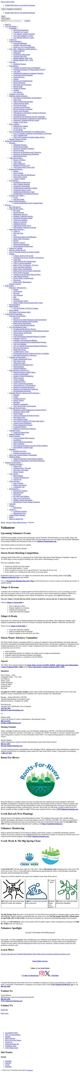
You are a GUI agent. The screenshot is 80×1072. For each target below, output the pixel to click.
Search (3, 21)
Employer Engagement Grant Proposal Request (28, 461)
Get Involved (13, 180)
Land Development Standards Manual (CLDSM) (29, 336)
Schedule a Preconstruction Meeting (25, 340)
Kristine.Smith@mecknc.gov (11, 723)
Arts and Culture (18, 199)
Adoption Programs (15, 464)
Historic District (18, 400)
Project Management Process (22, 425)
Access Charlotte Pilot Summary (24, 438)
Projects (16, 241)
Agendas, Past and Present (22, 45)
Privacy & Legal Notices (13, 1040)
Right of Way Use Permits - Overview (25, 265)
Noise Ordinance (18, 51)
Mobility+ (12, 449)
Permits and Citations (20, 491)
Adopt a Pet (17, 466)
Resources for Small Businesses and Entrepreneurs (30, 320)
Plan (14, 297)
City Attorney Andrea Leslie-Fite (24, 34)
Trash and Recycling (16, 209)
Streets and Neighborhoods (14, 141)
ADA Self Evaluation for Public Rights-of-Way (28, 137)
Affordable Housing (20, 145)
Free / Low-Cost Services (21, 498)
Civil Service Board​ (19, 105)
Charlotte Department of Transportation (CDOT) (29, 69)
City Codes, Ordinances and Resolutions (22, 49)
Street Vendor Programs (21, 273)
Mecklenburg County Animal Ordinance (26, 502)
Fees (14, 235)
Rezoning (16, 402)
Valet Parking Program (20, 276)
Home (3, 522)
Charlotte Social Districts (21, 107)
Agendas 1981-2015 (20, 56)
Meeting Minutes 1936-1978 (22, 58)
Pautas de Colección (20, 222)
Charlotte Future (14, 430)
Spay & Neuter (18, 483)
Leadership (12, 28)
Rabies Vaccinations (20, 485)
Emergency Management (17, 288)
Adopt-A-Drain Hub (18, 626)
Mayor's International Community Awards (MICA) (30, 118)
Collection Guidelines (20, 220)
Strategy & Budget (19, 88)
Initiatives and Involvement (18, 96)
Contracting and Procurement (23, 75)
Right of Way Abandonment (22, 269)
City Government (10, 26)
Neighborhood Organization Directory (26, 194)
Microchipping (18, 476)
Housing (12, 143)
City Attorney (17, 92)
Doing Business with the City (19, 370)
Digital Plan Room (19, 350)
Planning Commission (20, 404)
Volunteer (12, 504)
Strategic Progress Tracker (17, 139)
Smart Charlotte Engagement (22, 442)
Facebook (8, 1061)
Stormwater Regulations (21, 244)
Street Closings (18, 173)
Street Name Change (20, 177)
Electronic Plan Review (21, 348)
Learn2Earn (17, 440)
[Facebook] (30, 975)
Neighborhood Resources (21, 182)
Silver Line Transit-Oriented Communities (23, 455)
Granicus (30, 1070)
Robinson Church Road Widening (24, 429)
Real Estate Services (20, 156)
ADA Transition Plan (20, 135)
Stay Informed (18, 295)
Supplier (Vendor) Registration (23, 376)
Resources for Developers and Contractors (27, 152)
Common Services (19, 398)
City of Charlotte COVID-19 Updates (25, 308)
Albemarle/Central (19, 363)
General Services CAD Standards (24, 385)
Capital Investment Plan (21, 432)
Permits (11, 254)
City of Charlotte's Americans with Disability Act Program (32, 133)
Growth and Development (13, 314)
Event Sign (17, 259)
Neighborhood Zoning (20, 147)
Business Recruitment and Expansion (25, 321)
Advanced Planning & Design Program (26, 415)
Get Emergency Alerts (20, 301)
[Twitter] (47, 975)
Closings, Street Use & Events (23, 256)
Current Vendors (18, 380)
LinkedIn (8, 1063)
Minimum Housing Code (21, 165)
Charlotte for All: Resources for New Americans (29, 116)
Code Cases (17, 162)
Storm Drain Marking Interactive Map (20, 581)
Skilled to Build (14, 457)
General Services (18, 77)
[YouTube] (54, 975)
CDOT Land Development (22, 263)
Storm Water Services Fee (41, 665)
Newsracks (17, 280)
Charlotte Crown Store (16, 94)
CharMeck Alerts (10, 1046)
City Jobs (12, 62)
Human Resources (19, 83)
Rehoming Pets (18, 492)
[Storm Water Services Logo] (35, 954)
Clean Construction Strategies (23, 383)
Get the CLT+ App (19, 128)
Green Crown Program (20, 111)
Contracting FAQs (19, 382)
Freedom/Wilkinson (19, 368)
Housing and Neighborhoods (22, 81)
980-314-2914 (5, 721)
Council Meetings (15, 41)
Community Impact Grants (22, 190)
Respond (16, 299)
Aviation (16, 90)
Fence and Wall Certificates (22, 267)
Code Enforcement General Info (23, 167)
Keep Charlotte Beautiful (21, 184)
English (20, 5)
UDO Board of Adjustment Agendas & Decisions (29, 113)
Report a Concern (19, 242)
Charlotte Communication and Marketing (26, 68)
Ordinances (17, 53)
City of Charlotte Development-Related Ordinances (30, 346)
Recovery (16, 293)
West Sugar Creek (19, 361)
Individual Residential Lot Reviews (25, 355)
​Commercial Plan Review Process (24, 329)
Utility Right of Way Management (24, 261)
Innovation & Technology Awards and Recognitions (30, 445)
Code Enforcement (15, 158)
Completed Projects (19, 427)
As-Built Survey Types (20, 351)
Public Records (10, 1038)
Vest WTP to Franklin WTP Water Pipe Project (28, 421)
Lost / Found (13, 474)
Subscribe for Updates (20, 126)
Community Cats (18, 487)
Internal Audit (17, 86)
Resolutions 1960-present (21, 54)
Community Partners (20, 511)
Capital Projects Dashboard (22, 423)
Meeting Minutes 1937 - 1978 (23, 60)
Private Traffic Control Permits (23, 278)
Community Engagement (21, 186)
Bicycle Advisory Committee (22, 109)
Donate (11, 506)
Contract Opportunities (20, 374)
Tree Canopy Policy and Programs (24, 406)
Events (15, 197)
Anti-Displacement (19, 115)
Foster (11, 517)
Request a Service (15, 284)
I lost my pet (17, 479)
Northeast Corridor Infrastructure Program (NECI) (29, 410)
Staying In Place (18, 150)
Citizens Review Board (21, 103)
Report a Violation (19, 160)
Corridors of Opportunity (17, 357)
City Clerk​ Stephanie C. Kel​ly (23, 36)
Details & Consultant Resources (23, 387)
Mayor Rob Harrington (21, 30)
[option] (42, 5)
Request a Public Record (17, 250)
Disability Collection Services (23, 216)
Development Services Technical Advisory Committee (31, 353)
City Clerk (16, 71)
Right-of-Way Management (22, 282)
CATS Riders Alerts (11, 1048)
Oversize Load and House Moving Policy (27, 274)
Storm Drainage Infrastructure (23, 246)
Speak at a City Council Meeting (24, 47)
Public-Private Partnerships (22, 323)
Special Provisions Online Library (24, 372)
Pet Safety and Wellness (21, 496)
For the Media (18, 130)
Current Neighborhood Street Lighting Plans (27, 203)
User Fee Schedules (19, 344)
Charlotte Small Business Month (24, 325)
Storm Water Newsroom (21, 239)
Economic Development (17, 316)
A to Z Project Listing (20, 419)
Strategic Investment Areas (22, 453)
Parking (15, 171)
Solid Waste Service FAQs (22, 226)
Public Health (13, 306)
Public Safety (9, 286)
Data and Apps (18, 233)
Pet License (17, 494)
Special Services (18, 212)
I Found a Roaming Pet (21, 477)
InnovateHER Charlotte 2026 (23, 447)
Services (8, 205)
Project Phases (18, 414)
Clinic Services (14, 481)
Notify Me (4, 1010)
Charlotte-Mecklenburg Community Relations (28, 73)
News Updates (14, 124)
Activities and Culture (16, 195)
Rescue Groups (18, 472)
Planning (16, 395)
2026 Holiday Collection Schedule (24, 227)
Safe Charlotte (14, 310)
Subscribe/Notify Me (12, 1044)
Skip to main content (7, 2)
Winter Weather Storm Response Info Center (28, 303)
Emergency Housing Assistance (23, 148)
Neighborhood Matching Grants (23, 192)
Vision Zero (17, 100)
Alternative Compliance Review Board (26, 120)
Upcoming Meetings (20, 43)
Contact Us (13, 39)
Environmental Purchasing (22, 391)
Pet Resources (13, 489)
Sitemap (7, 1036)
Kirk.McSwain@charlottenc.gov (12, 710)
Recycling (16, 210)
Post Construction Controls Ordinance (46, 667)
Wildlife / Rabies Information (22, 500)
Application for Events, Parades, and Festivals (28, 257)
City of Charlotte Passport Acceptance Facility (24, 252)
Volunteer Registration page (46, 541)
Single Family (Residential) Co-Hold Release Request (31, 331)
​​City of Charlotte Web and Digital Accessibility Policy (27, 132)
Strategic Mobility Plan (16, 434)
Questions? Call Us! (20, 338)
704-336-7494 (5, 708)
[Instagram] (41, 975)
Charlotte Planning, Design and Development (24, 393)
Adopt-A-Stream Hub (14, 602)
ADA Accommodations (13, 1035)
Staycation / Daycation (20, 470)
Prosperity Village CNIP (21, 412)
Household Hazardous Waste (22, 218)
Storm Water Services (16, 229)
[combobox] (11, 9)
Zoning (15, 397)
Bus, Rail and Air (15, 207)
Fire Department (14, 304)
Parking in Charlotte (15, 248)
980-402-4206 (5, 999)
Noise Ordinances (19, 163)
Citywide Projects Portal (17, 408)
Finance (16, 79)
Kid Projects (17, 508)
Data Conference (18, 444)
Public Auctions (18, 378)
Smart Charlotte (14, 436)
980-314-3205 (5, 744)
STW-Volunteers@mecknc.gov (67, 809)
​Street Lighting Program (17, 201)
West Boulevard (18, 367)
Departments (13, 66)
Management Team (19, 513)
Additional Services (19, 224)
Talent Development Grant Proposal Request (28, 459)
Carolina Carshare (19, 179)
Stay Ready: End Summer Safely (20, 312)
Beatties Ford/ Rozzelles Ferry (23, 365)
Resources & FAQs (19, 451)
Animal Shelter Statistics (17, 515)
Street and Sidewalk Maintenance (24, 175)
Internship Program (19, 64)
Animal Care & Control (13, 462)
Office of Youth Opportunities (23, 101)
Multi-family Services (20, 214)
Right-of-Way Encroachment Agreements (27, 271)
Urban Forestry (18, 335)
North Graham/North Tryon (22, 359)
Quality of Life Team (20, 122)
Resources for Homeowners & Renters (26, 154)
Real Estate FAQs (19, 417)
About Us (16, 231)
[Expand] (37, 49)
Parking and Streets (15, 169)
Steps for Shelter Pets (16, 519)
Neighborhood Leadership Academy (25, 188)
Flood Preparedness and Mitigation (24, 237)
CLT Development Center (17, 327)
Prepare (15, 289)
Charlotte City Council (20, 32)
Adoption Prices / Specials (22, 468)
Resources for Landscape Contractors (25, 389)
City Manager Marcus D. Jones (23, 38)
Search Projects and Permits (22, 333)
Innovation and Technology (22, 85)
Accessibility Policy (11, 1033)
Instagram (8, 1067)
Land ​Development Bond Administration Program (29, 342)
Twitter (7, 1065)
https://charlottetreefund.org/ (52, 824)
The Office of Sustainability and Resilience (27, 98)
